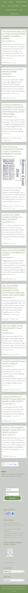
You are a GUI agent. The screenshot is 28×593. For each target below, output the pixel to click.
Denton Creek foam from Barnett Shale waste (12, 328)
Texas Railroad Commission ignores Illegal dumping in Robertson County (12, 150)
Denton (10, 138)
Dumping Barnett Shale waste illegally (14, 362)
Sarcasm (9, 140)
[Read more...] (10, 58)
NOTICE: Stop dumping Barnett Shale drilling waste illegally (13, 430)
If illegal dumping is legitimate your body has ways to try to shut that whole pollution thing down (14, 109)
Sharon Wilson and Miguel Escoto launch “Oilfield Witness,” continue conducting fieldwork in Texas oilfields (13, 535)
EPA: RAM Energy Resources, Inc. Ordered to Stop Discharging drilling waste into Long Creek (13, 290)
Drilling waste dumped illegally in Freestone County (13, 252)
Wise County (19, 390)
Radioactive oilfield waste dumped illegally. (12, 71)
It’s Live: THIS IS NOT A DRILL (11, 523)
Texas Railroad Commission (8, 208)
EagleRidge (15, 138)
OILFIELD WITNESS (9, 563)
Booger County (12, 206)
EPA (10, 319)
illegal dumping (12, 62)
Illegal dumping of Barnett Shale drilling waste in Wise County (13, 399)
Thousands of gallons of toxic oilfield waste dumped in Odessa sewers (14, 35)
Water (17, 354)
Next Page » (13, 464)
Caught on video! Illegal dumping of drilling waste (12, 217)
